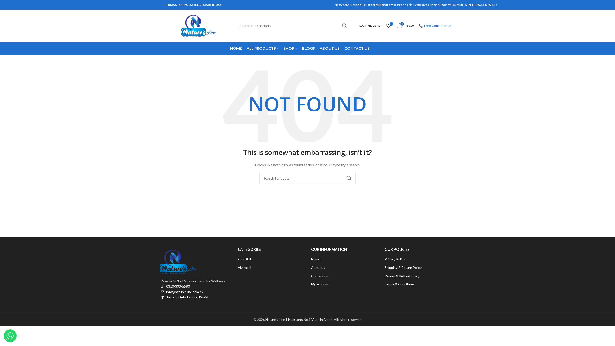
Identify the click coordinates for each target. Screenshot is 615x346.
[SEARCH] (344, 25)
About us (318, 268)
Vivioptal (244, 268)
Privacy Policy (395, 259)
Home (315, 259)
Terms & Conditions (400, 284)
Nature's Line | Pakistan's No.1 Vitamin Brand (298, 319)
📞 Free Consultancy (435, 26)
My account (320, 284)
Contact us (319, 276)
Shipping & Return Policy (403, 268)
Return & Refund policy (402, 276)
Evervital (244, 259)
